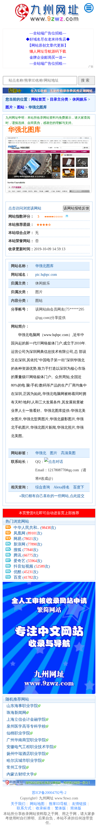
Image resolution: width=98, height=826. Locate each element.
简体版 (75, 808)
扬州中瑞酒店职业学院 (26, 754)
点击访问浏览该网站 (24, 208)
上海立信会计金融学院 (26, 719)
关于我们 (18, 804)
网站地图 (37, 804)
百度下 (78, 487)
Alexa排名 (62, 487)
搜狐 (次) (26, 550)
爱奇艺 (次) (28, 561)
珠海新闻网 (16, 712)
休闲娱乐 (79, 99)
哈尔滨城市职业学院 (24, 760)
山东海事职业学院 (22, 706)
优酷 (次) (26, 572)
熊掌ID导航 (58, 804)
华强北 (41, 453)
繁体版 (60, 808)
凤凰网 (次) (28, 533)
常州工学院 (16, 767)
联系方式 (24, 808)
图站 (20, 107)
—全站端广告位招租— (48, 33)
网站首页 (38, 99)
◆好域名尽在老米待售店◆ (48, 39)
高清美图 (68, 453)
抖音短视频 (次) (32, 566)
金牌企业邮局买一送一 (48, 57)
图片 (9, 107)
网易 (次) (26, 539)
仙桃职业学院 (18, 733)
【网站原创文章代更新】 (48, 45)
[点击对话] (53, 462)
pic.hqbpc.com (46, 275)
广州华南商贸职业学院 (26, 740)
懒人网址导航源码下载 (48, 51)
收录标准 (43, 808)
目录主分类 (59, 99)
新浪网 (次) (28, 544)
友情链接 (79, 804)
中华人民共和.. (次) (35, 527)
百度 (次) (26, 577)
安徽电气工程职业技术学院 (30, 747)
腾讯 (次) (26, 555)
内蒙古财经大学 (20, 774)
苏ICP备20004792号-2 (49, 793)
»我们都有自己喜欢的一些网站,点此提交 (51, 496)
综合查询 (42, 487)
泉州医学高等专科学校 (26, 726)
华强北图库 (44, 266)
